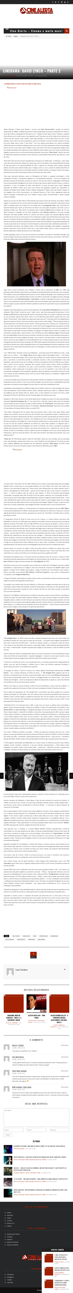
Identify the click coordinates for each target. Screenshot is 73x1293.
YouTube (10, 1282)
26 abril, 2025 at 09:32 (18, 1089)
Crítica (57, 1287)
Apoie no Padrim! (12, 1245)
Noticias (61, 1262)
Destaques (40, 1020)
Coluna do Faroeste (19, 1173)
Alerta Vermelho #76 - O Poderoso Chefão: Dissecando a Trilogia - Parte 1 (59, 1019)
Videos (30, 1022)
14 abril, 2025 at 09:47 (18, 1059)
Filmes (56, 1262)
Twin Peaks (31, 939)
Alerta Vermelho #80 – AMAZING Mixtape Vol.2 (62, 1269)
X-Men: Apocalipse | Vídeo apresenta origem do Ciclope (61, 1257)
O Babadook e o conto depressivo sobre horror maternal (62, 1282)
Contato (9, 1237)
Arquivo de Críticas (13, 1234)
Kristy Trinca (18, 1045)
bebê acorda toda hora (21, 1087)
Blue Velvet (16, 936)
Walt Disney (41, 939)
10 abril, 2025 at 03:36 (18, 1048)
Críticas (9, 1220)
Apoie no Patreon (12, 1242)
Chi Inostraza (18, 1057)
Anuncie (9, 1239)
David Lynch (26, 936)
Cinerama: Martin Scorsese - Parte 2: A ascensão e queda (13, 1017)
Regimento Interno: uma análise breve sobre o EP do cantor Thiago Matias (39, 1146)
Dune (34, 936)
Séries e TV (10, 1223)
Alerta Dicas (32, 1020)
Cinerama (12, 76)
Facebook (10, 1274)
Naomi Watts (21, 939)
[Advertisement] (37, 20)
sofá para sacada (19, 1071)
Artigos (5, 76)
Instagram (10, 1277)
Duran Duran (44, 936)
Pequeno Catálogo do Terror (37, 1159)
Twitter (9, 1280)
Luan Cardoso (42, 76)
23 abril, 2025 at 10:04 (18, 1073)
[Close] (44, 1250)
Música (22, 1149)
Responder (64, 1045)
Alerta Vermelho (59, 1025)
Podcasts (53, 1027)
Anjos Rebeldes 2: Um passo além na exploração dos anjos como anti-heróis (40, 1157)
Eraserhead (54, 936)
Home (9, 1212)
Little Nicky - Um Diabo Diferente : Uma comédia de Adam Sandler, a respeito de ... (41, 1179)
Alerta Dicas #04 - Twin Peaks (36, 1016)
